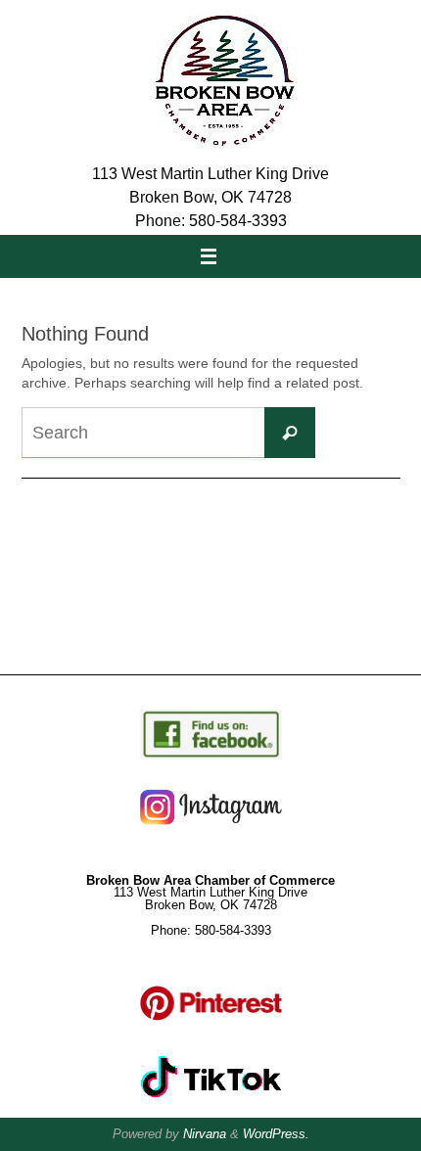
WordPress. (276, 1134)
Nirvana (204, 1134)
